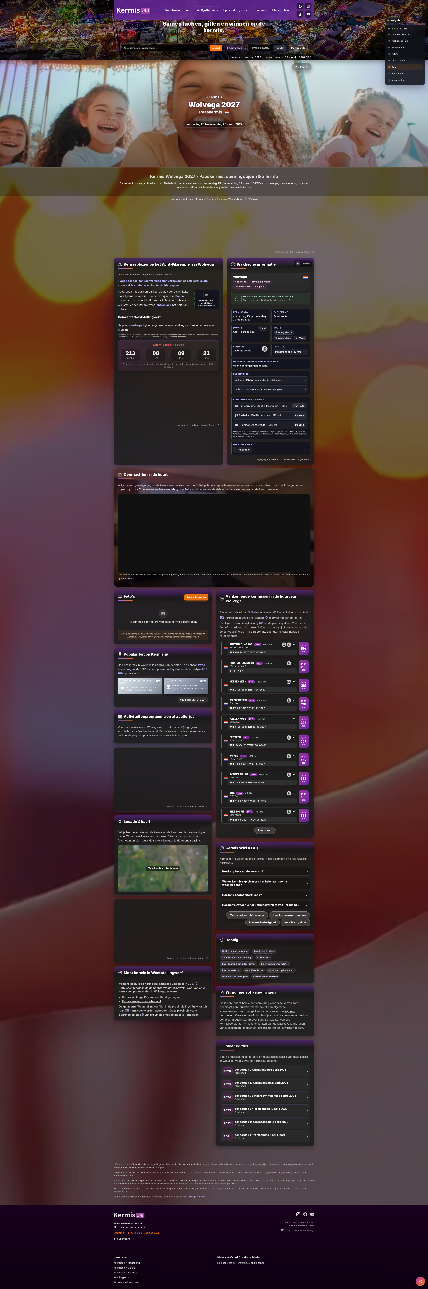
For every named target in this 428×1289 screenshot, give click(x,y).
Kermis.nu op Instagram (235, 976)
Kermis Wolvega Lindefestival (141, 1001)
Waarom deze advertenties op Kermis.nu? (294, 252)
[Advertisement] (214, 226)
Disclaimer (119, 1232)
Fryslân (123, 329)
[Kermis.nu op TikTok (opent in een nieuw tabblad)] (300, 14)
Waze (302, 338)
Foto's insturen (196, 597)
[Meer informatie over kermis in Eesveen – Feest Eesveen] (265, 741)
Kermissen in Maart (264, 951)
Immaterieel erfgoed (262, 922)
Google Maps (285, 332)
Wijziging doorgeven (267, 459)
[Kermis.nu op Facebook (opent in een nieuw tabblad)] (300, 6)
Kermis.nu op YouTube (265, 976)
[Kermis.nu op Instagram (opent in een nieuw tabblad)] (308, 6)
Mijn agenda (298, 48)
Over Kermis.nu (254, 970)
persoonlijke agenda (263, 631)
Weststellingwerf (179, 325)
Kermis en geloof (295, 922)
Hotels (275, 10)
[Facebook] (305, 1215)
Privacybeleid (134, 1232)
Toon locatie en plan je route (163, 868)
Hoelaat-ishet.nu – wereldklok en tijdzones (240, 1262)
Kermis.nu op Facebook (281, 970)
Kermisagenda (121, 1277)
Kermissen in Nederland (127, 1262)
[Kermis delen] (420, 1281)
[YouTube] (312, 1215)
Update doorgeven (235, 10)
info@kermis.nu (198, 1196)
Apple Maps (284, 338)
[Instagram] (298, 1215)
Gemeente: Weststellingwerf (250, 286)
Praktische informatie (129, 274)
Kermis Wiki (264, 957)
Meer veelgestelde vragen (247, 914)
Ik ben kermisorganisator (296, 459)
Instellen (280, 48)
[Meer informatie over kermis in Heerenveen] (265, 686)
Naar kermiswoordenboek (289, 914)
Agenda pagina (131, 735)
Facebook (244, 449)
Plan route (299, 406)
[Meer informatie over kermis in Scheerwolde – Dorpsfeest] (265, 778)
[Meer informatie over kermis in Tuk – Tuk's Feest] (265, 797)
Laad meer (265, 830)
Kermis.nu (175, 199)
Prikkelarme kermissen (126, 1282)
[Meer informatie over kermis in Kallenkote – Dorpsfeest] (265, 723)
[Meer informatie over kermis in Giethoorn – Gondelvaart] (265, 816)
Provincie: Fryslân (260, 281)
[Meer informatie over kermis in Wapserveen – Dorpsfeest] (265, 704)
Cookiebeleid (151, 1232)
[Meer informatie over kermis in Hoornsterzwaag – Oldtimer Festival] (265, 667)
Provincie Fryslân (205, 199)
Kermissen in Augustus (126, 1272)
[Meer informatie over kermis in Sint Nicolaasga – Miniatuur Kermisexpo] (265, 648)
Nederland (188, 199)
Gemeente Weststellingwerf (231, 199)
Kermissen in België (124, 1267)
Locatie (169, 274)
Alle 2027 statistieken (193, 700)
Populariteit (148, 274)
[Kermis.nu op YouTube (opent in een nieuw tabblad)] (308, 14)
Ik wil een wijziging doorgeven (238, 963)
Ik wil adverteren (231, 970)
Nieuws (261, 10)
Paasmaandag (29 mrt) (288, 351)
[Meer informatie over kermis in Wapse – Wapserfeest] (265, 760)
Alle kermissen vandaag (235, 951)
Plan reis (299, 415)
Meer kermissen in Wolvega (237, 957)
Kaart (263, 328)
